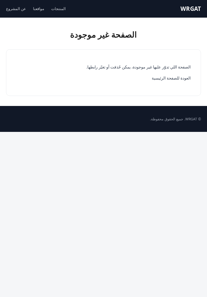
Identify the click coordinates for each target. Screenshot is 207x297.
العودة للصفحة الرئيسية (171, 78)
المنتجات (58, 8)
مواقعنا (38, 8)
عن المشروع (16, 8)
